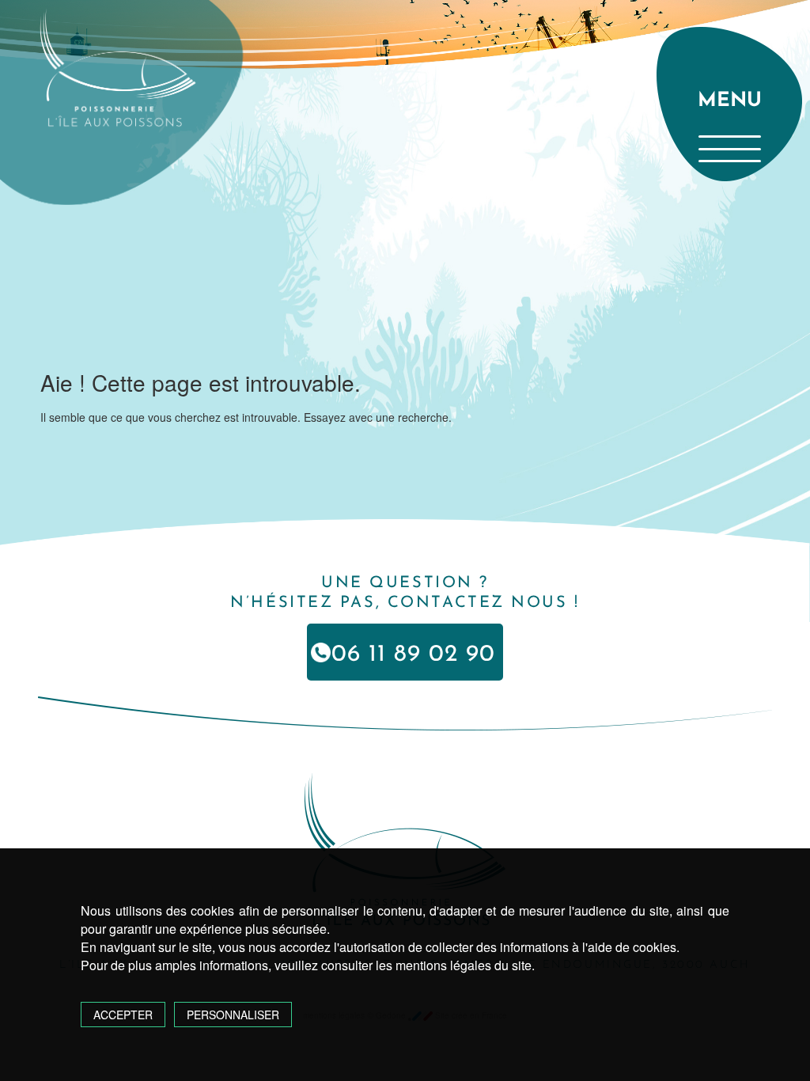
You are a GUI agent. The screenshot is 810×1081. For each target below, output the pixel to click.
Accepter (123, 1014)
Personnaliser (233, 1014)
